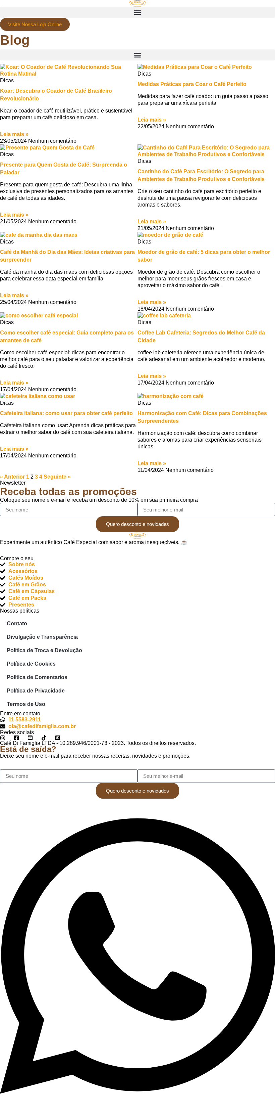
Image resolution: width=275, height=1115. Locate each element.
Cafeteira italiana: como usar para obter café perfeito (66, 413)
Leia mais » (14, 134)
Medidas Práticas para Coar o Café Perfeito (192, 84)
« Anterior (12, 477)
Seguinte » (57, 477)
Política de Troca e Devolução (44, 650)
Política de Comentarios (37, 677)
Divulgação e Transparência (42, 637)
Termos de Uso (26, 704)
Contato (17, 623)
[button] (137, 12)
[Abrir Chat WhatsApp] (137, 1111)
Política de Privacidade (36, 691)
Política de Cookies (31, 664)
